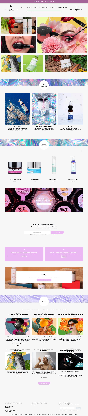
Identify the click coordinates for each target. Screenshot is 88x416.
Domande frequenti (9, 406)
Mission (7, 404)
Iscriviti (57, 232)
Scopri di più (44, 203)
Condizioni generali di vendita (11, 410)
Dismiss (53, 1)
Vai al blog (44, 383)
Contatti (7, 408)
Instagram (34, 404)
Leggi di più (17, 345)
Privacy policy (8, 411)
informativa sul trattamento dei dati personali (50, 234)
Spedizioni (7, 407)
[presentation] (7, 151)
